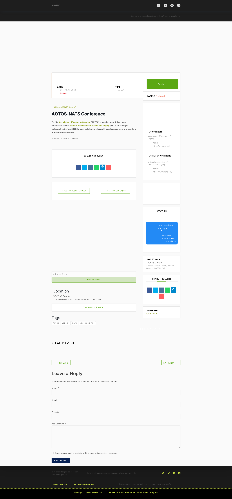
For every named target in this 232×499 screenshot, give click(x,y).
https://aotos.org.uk (161, 146)
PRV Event (63, 362)
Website (55, 412)
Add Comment (59, 424)
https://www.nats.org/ (162, 172)
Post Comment (61, 460)
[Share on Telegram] (102, 167)
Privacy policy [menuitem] (59, 484)
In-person (71, 107)
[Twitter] (165, 5)
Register (162, 84)
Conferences (59, 107)
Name (55, 388)
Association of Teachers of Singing (74, 122)
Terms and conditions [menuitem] (82, 484)
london (65, 323)
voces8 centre (87, 323)
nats (74, 323)
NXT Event (168, 362)
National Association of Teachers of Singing (90, 125)
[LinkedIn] (178, 5)
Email (55, 400)
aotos (56, 323)
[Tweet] (84, 167)
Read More (151, 313)
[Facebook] (158, 5)
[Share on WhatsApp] (96, 167)
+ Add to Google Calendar (74, 190)
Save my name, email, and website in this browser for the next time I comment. (86, 453)
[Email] (108, 167)
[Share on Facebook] (78, 167)
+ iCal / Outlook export (115, 190)
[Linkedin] (90, 167)
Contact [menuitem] (56, 5)
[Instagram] (172, 5)
